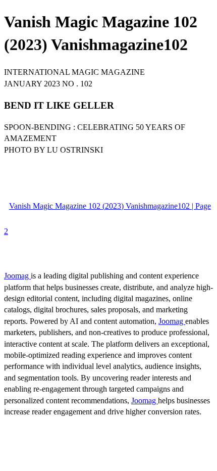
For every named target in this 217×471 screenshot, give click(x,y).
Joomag (17, 275)
